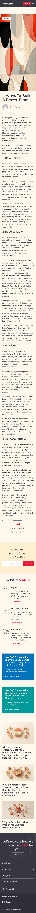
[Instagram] (10, 888)
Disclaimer (5, 896)
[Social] (16, 533)
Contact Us (27, 3)
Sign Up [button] (28, 564)
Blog (8, 18)
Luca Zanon (17, 520)
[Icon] (33, 3)
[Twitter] (7, 888)
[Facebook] (3, 888)
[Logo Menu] (7, 4)
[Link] (18, 743)
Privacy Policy (14, 896)
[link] (33, 3)
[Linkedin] (13, 888)
